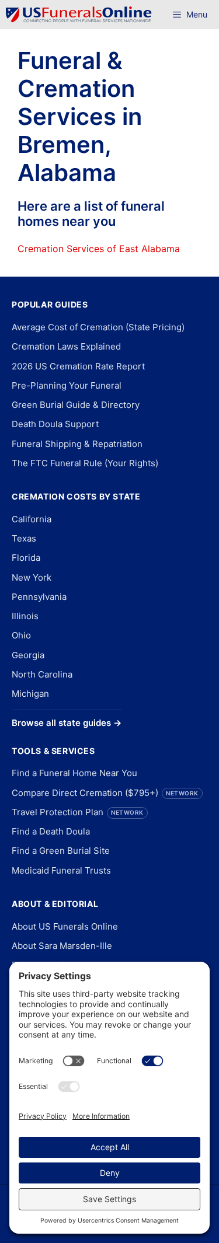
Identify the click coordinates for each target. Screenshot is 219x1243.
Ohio (21, 635)
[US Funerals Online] (79, 14)
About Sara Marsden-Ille (62, 945)
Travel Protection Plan (78, 812)
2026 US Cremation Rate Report (78, 366)
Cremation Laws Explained (66, 346)
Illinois (25, 616)
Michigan (30, 693)
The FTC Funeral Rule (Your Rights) (85, 463)
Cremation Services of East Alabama (99, 248)
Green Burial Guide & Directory (76, 404)
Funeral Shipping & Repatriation (77, 443)
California (31, 519)
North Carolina (42, 674)
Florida (26, 557)
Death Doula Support (55, 424)
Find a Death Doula (51, 831)
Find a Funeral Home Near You (74, 772)
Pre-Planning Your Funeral (66, 385)
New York (31, 577)
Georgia (28, 655)
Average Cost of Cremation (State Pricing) (98, 327)
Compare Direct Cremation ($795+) (105, 792)
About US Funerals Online (65, 926)
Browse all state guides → (66, 722)
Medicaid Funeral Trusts (61, 870)
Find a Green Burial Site (61, 850)
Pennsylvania (39, 596)
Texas (24, 538)
